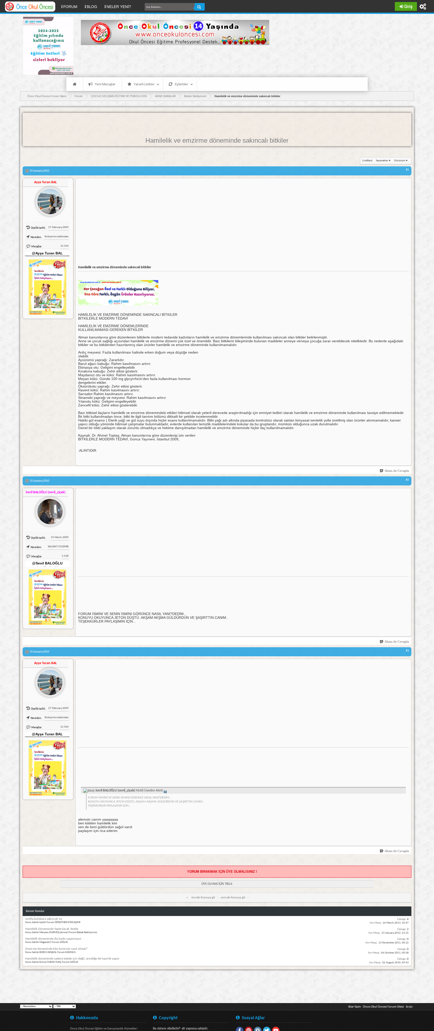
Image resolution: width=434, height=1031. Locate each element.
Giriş (408, 6)
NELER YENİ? (118, 7)
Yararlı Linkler (144, 84)
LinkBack (367, 160)
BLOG (92, 7)
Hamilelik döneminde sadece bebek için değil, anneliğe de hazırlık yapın (72, 958)
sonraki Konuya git (233, 897)
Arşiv (409, 1006)
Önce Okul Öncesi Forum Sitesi (383, 1006)
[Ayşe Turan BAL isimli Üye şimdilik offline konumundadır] (48, 199)
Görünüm (399, 160)
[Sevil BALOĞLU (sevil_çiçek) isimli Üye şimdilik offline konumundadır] (48, 509)
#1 (407, 169)
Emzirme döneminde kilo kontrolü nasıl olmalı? (56, 948)
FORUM (72, 6)
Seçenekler (382, 160)
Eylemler (181, 84)
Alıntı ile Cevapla (397, 471)
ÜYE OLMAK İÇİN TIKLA (216, 884)
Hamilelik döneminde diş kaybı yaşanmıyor (53, 938)
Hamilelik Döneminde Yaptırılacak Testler (52, 929)
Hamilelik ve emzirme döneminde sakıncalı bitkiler (217, 140)
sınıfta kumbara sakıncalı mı (43, 919)
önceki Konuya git (203, 897)
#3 (407, 650)
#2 (407, 479)
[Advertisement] (172, 60)
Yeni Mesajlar (105, 84)
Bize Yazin (354, 1006)
